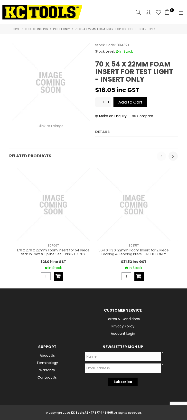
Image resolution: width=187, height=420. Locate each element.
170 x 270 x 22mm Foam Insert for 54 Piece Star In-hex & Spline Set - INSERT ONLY (53, 252)
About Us (47, 355)
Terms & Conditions (123, 318)
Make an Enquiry (113, 116)
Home (16, 29)
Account (148, 12)
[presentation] (161, 156)
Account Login (123, 333)
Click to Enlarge (50, 126)
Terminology (47, 362)
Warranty (47, 370)
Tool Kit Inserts (36, 29)
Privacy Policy (123, 326)
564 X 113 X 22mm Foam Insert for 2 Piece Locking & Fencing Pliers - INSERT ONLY (134, 252)
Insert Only (61, 29)
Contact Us (47, 377)
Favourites (158, 12)
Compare (145, 116)
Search (138, 12)
